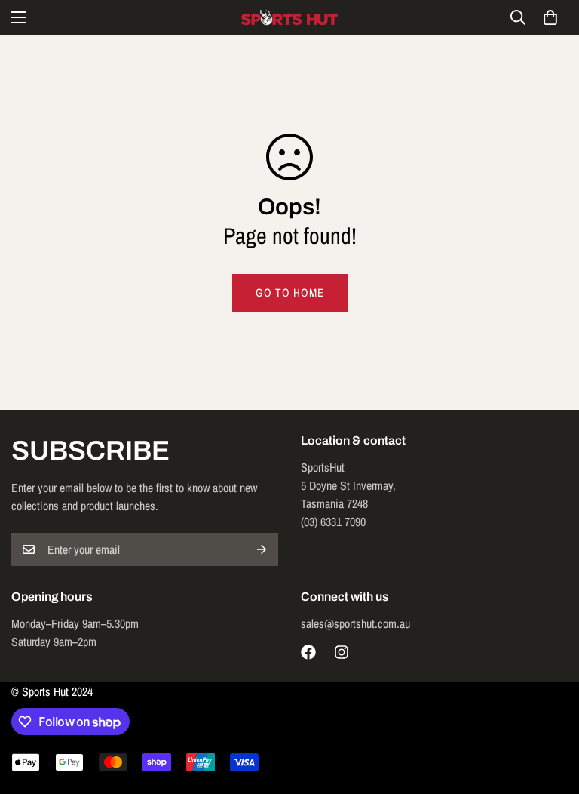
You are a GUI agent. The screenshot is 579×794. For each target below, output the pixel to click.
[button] (550, 17)
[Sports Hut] (289, 17)
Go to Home (290, 292)
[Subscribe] (261, 549)
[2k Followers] (308, 652)
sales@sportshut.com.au (355, 623)
